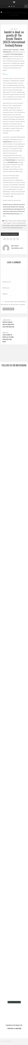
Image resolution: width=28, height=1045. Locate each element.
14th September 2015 (6, 234)
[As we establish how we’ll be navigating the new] (7, 476)
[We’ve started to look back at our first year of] (7, 647)
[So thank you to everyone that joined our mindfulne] (7, 972)
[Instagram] (14, 6)
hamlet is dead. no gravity (12, 225)
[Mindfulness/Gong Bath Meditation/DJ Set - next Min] (7, 388)
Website (5, 294)
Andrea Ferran (8, 220)
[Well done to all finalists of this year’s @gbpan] (7, 913)
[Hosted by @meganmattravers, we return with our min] (21, 971)
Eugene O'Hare (11, 223)
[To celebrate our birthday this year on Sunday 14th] (7, 838)
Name (7, 282)
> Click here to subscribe (14, 1028)
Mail (6, 288)
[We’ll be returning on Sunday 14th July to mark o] (21, 916)
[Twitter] (9, 6)
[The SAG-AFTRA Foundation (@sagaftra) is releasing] (21, 516)
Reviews (16, 29)
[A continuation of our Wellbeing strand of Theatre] (21, 394)
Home (11, 29)
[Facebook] (11, 6)
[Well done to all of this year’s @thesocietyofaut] (21, 828)
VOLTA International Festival (14, 227)
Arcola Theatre (17, 220)
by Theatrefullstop (14, 234)
